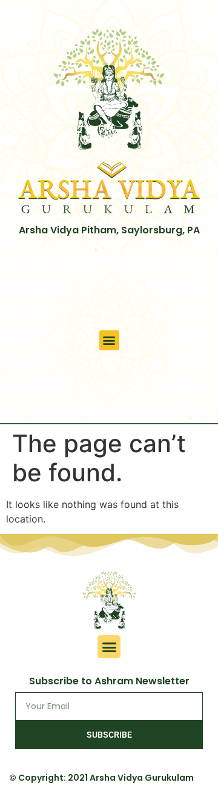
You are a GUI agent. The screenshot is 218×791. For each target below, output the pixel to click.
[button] (109, 340)
